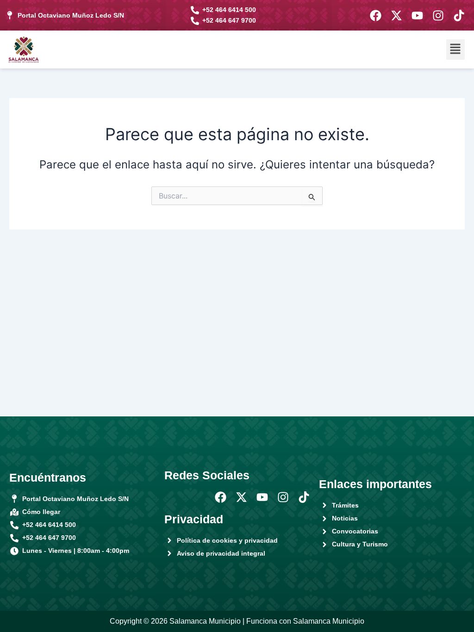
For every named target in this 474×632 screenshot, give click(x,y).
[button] (455, 49)
